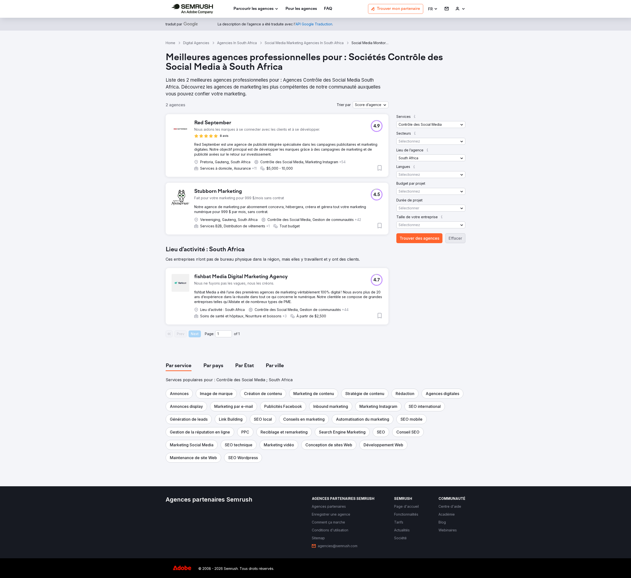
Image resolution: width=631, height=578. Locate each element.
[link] (301, 9)
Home (170, 43)
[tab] (179, 366)
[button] (433, 9)
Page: (209, 334)
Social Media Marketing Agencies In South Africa (304, 43)
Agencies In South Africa (237, 43)
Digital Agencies (196, 43)
